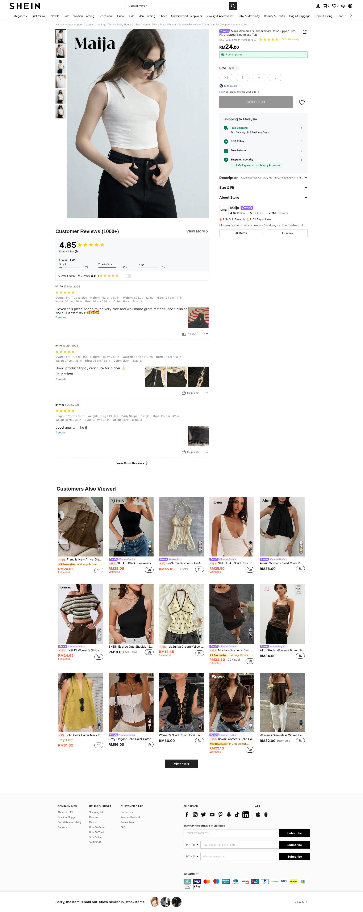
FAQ (123, 827)
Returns (93, 817)
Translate (60, 317)
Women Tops (150, 24)
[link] (326, 5)
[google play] (266, 816)
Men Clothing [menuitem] (146, 16)
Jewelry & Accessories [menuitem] (219, 16)
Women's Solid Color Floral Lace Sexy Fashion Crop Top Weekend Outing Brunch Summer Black (181, 735)
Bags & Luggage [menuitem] (299, 16)
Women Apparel (74, 24)
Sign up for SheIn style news (204, 825)
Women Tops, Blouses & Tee (123, 24)
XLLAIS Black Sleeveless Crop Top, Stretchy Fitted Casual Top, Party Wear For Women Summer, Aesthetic (131, 563)
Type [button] (231, 68)
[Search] (233, 6)
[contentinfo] (247, 884)
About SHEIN (65, 812)
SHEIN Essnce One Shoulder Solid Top (131, 646)
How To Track (97, 832)
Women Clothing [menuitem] (83, 16)
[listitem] (81, 537)
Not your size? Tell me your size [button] (238, 91)
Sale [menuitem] (66, 16)
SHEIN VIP (95, 842)
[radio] (226, 77)
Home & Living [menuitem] (323, 16)
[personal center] (317, 5)
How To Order (97, 827)
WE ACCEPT (191, 874)
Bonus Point (127, 822)
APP (257, 806)
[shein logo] (24, 6)
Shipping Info (96, 812)
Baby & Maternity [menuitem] (249, 16)
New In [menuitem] (55, 16)
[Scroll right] (350, 16)
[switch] (128, 276)
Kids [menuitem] (131, 16)
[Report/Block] (206, 333)
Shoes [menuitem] (163, 16)
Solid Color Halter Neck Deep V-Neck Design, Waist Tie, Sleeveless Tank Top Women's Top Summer (81, 735)
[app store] (258, 816)
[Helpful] (184, 333)
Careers (62, 827)
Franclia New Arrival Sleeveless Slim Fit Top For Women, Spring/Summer (81, 559)
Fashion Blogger (67, 817)
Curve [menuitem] (121, 16)
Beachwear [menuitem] (106, 16)
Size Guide (95, 837)
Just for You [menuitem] (39, 16)
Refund (93, 822)
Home (58, 24)
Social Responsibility (70, 822)
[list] (217, 814)
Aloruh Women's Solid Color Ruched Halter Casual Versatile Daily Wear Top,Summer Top (282, 563)
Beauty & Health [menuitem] (274, 16)
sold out (256, 102)
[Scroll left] (345, 16)
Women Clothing (95, 24)
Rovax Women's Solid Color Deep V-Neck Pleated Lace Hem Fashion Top (232, 739)
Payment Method (130, 817)
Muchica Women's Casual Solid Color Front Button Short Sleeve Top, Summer (232, 650)
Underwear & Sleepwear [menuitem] (186, 16)
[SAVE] (302, 102)
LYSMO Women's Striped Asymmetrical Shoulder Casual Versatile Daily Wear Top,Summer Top (81, 650)
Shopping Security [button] (242, 159)
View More (181, 764)
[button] (343, 5)
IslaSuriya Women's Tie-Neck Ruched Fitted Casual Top (182, 563)
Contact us (127, 812)
